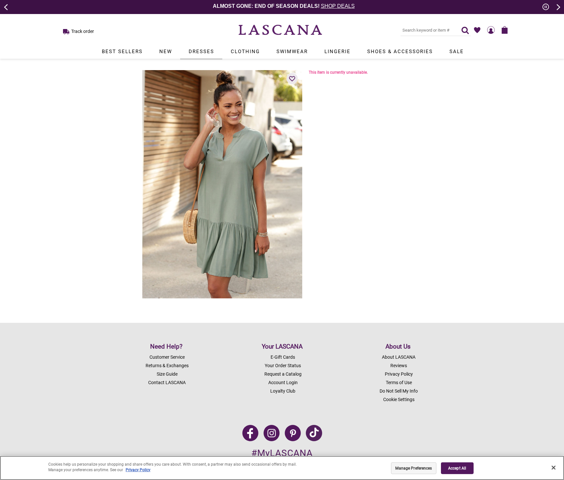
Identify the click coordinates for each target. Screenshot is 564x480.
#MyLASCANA (282, 453)
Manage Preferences (413, 468)
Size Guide (167, 374)
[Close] (553, 467)
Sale (456, 51)
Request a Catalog (283, 374)
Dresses (201, 51)
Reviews (398, 365)
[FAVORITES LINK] (477, 30)
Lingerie (337, 51)
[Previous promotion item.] (6, 6)
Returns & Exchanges (167, 365)
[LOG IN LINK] (490, 30)
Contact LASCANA (167, 382)
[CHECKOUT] (504, 30)
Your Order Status (283, 365)
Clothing (245, 51)
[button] (292, 78)
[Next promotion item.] (558, 6)
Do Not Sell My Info (399, 391)
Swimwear (292, 51)
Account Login (283, 382)
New (165, 51)
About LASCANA (398, 357)
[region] (282, 468)
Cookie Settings (399, 399)
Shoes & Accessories (400, 51)
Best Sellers (122, 51)
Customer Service (167, 357)
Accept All (457, 468)
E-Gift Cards (283, 357)
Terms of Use (399, 382)
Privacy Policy (399, 374)
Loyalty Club (282, 391)
